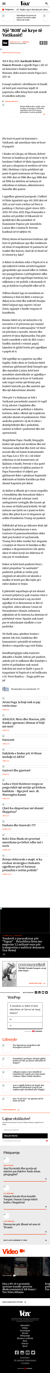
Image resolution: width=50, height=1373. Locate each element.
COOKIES (25, 1363)
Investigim (25, 1330)
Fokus (25, 1328)
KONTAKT (25, 1358)
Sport (25, 1346)
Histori (25, 1343)
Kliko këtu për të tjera (35, 983)
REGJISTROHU (10, 1136)
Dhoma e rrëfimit (25, 1338)
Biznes (25, 1333)
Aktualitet (25, 1325)
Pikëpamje (25, 1335)
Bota (25, 1341)
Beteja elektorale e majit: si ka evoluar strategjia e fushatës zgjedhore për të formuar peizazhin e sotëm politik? (32, 109)
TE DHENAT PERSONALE (25, 1360)
